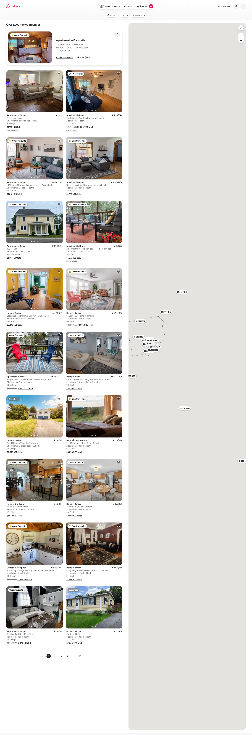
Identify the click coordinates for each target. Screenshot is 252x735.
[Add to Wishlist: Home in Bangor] (59, 271)
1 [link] (48, 656)
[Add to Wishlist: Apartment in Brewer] (59, 335)
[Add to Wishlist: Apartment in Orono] (118, 204)
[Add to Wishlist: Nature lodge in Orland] (118, 399)
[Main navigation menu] (243, 6)
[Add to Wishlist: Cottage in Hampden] (59, 526)
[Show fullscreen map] (241, 27)
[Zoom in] (241, 35)
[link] (42, 656)
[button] (64, 57)
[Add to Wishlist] (117, 34)
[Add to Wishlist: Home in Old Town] (59, 462)
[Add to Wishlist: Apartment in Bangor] (59, 73)
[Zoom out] (241, 40)
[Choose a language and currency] (236, 6)
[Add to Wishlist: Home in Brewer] (118, 335)
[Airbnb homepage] (13, 6)
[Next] (86, 656)
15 (80, 656)
